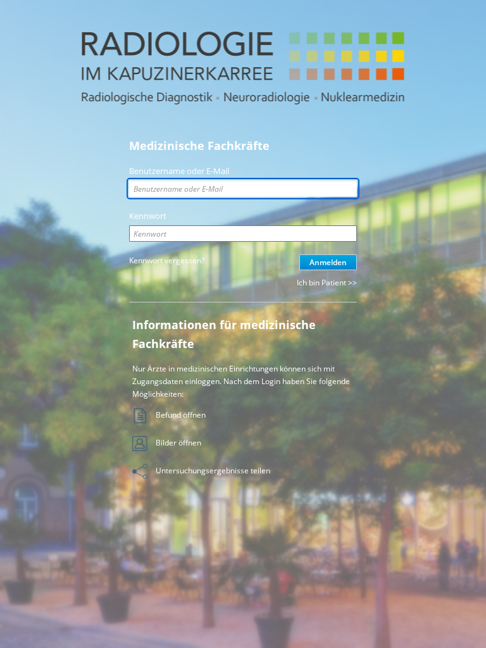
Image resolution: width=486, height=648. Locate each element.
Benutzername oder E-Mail (179, 171)
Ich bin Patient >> (327, 282)
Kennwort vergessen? (166, 260)
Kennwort (147, 215)
